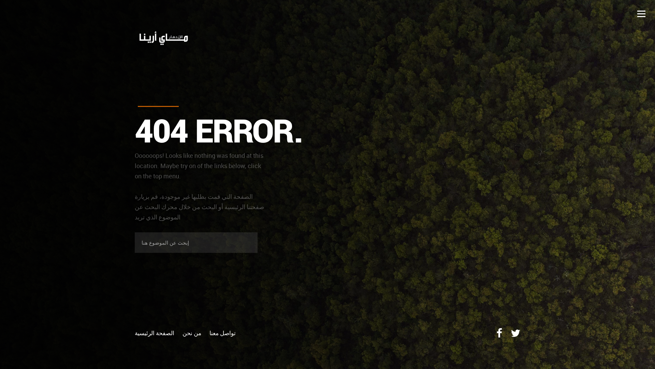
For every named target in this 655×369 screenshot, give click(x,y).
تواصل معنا (222, 333)
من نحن (192, 333)
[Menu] (641, 13)
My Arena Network (185, 39)
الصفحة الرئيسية (154, 333)
